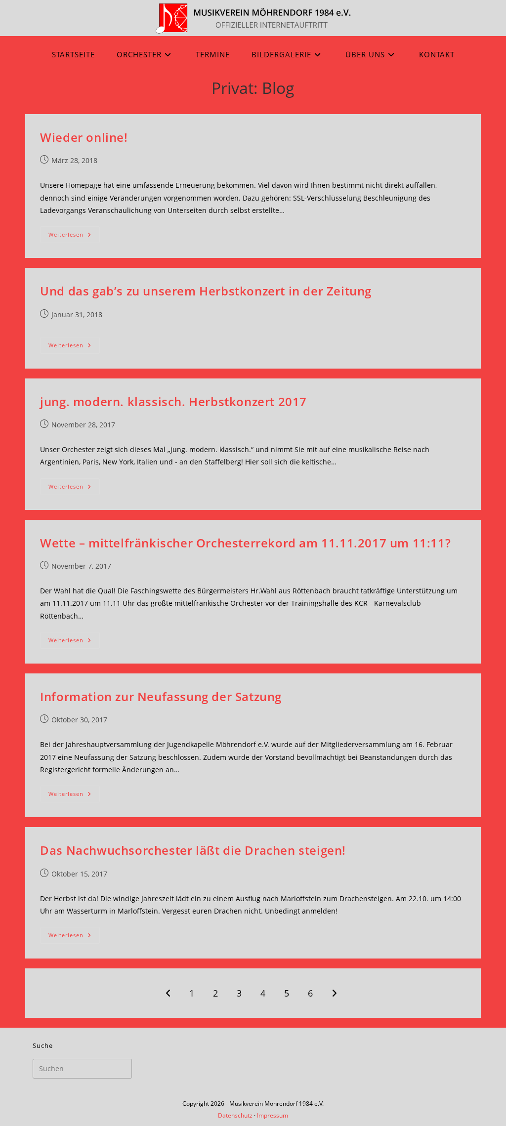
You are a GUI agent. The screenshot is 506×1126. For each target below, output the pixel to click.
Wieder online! (83, 137)
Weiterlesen (74, 236)
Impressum (272, 1115)
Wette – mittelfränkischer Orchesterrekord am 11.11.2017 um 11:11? (245, 543)
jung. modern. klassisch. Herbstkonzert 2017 (173, 401)
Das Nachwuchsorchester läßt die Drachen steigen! (193, 850)
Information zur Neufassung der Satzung (161, 696)
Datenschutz (235, 1115)
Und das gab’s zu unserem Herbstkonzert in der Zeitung (206, 291)
